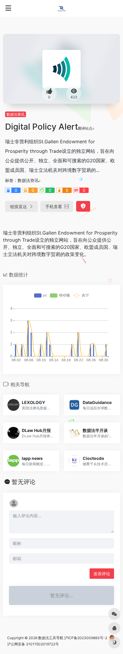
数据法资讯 (15, 114)
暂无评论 (24, 481)
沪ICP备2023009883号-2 (85, 638)
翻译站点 (85, 128)
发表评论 (101, 573)
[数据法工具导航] (61, 8)
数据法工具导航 (50, 638)
